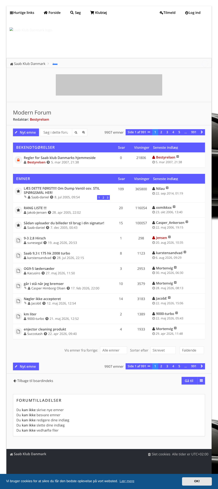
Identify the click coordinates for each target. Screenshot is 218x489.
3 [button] (167, 132)
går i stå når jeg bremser (44, 284)
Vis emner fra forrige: (82, 350)
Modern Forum (32, 112)
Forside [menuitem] (54, 12)
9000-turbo (35, 319)
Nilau (160, 188)
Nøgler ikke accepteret (42, 299)
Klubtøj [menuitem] (100, 12)
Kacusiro (33, 273)
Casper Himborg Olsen (48, 288)
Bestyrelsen (39, 119)
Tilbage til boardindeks (35, 380)
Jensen (161, 237)
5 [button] (179, 132)
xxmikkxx (164, 207)
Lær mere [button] (127, 481)
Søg (76, 132)
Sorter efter (139, 350)
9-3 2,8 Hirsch (35, 238)
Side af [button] (137, 132)
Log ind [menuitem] (195, 12)
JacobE (36, 303)
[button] (202, 132)
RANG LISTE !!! (35, 208)
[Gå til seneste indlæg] (177, 157)
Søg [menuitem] (77, 12)
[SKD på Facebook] (205, 63)
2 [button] (161, 132)
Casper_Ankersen (170, 222)
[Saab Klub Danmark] (31, 30)
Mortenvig (164, 268)
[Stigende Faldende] (191, 350)
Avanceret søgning (83, 132)
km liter (30, 314)
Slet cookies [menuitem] (161, 454)
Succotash (35, 334)
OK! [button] (197, 481)
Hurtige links (23, 12)
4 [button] (173, 132)
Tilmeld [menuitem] (170, 12)
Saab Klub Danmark (30, 454)
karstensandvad (39, 258)
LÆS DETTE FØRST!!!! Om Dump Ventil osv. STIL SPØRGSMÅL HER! (62, 190)
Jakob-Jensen (37, 212)
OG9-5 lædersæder (39, 269)
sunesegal (34, 243)
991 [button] (193, 132)
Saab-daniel (40, 197)
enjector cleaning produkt (45, 329)
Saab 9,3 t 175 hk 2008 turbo (47, 253)
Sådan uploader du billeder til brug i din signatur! (64, 223)
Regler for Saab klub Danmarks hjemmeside (60, 158)
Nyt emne (28, 132)
